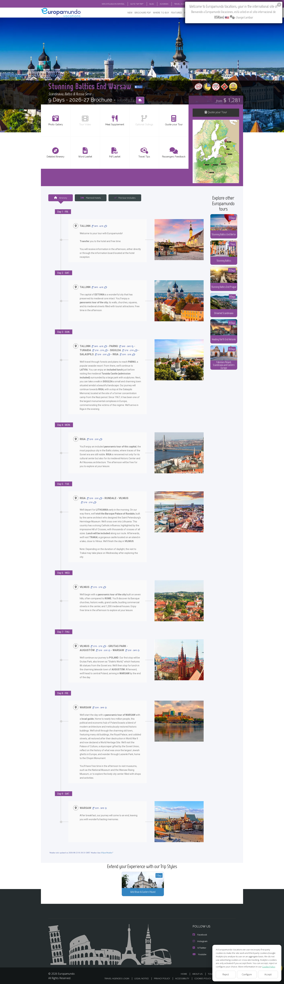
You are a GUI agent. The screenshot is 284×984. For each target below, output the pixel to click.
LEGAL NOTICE (141, 978)
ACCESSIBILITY (182, 978)
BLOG (151, 4)
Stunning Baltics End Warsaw (90, 86)
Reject (226, 974)
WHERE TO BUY (161, 12)
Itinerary (63, 197)
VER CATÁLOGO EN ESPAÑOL (113, 4)
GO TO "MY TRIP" (137, 4)
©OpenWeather (106, 853)
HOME (184, 973)
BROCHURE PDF (143, 12)
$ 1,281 (228, 99)
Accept (268, 974)
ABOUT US (197, 973)
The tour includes (126, 197)
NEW (130, 12)
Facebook (202, 934)
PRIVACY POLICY (162, 978)
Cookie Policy (268, 966)
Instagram (202, 941)
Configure (247, 974)
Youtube (202, 954)
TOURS (211, 973)
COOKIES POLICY (202, 978)
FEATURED (176, 12)
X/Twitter (201, 947)
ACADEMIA (164, 4)
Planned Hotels (93, 197)
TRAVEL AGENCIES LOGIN (184, 4)
